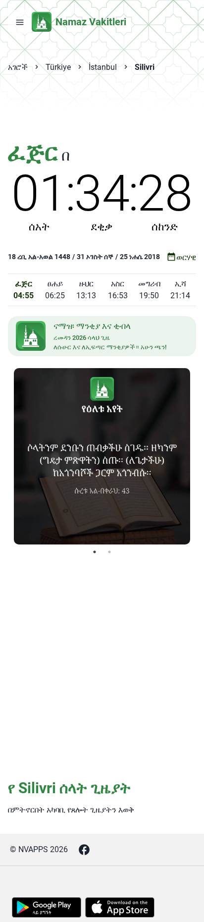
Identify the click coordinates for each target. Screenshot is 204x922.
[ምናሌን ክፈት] (20, 22)
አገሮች (18, 67)
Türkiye (58, 67)
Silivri (144, 67)
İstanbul (103, 67)
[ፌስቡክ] (84, 849)
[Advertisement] (102, 112)
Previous (6, 456)
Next (198, 456)
